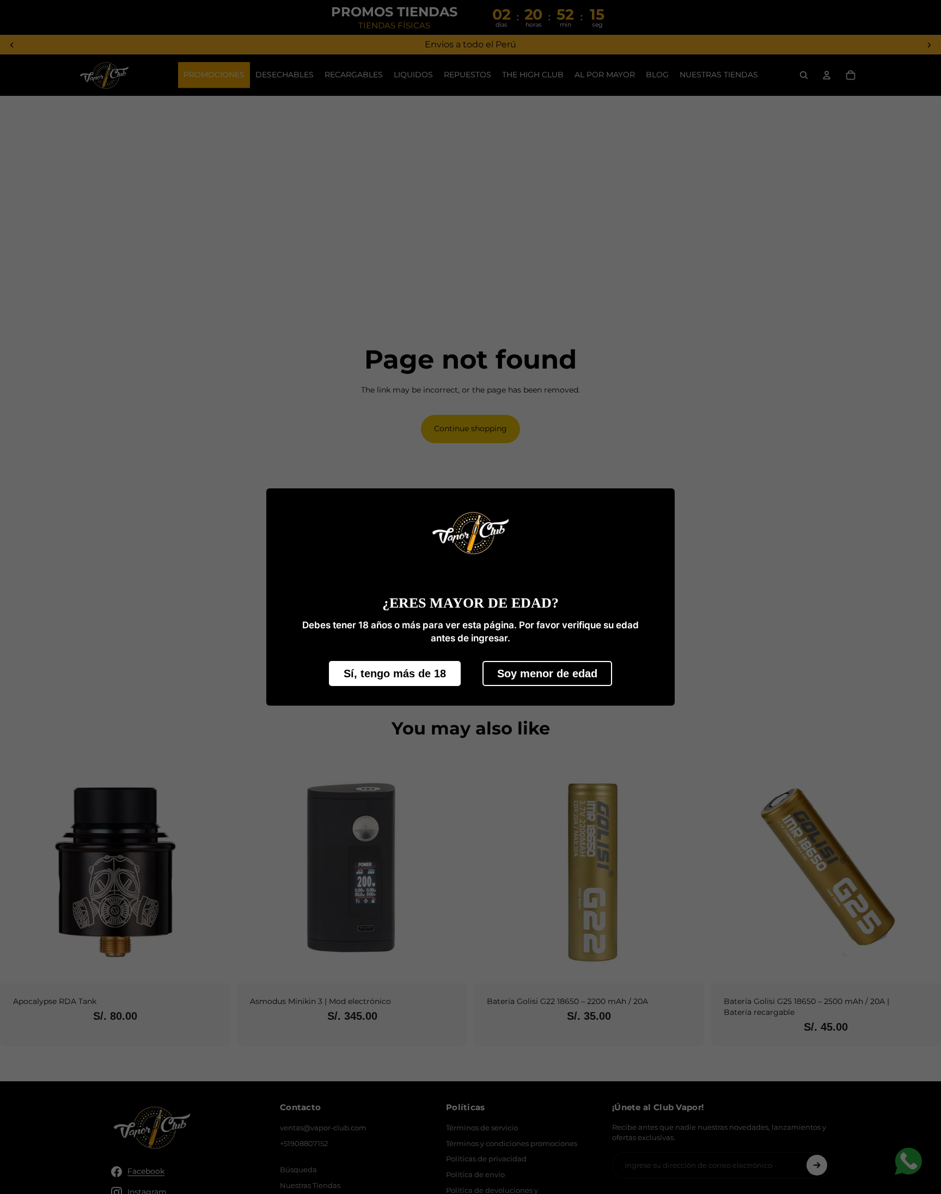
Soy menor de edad (547, 673)
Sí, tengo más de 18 (395, 673)
